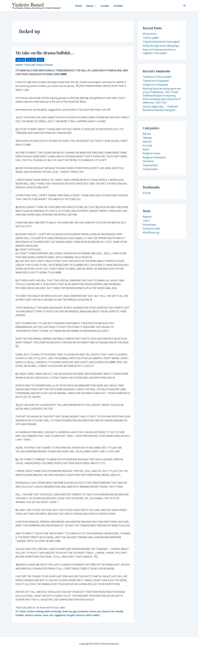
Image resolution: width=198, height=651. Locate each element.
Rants (40, 59)
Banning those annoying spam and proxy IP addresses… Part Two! (162, 99)
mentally (119, 611)
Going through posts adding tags (161, 45)
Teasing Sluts (150, 165)
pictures (38, 615)
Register (147, 216)
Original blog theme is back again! (161, 41)
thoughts (71, 615)
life (112, 611)
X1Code (147, 192)
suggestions (60, 615)
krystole (106, 611)
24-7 (18, 611)
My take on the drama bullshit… (45, 52)
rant (51, 615)
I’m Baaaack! (162, 80)
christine (31, 611)
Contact (105, 5)
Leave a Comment (45, 64)
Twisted (147, 76)
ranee (45, 615)
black (23, 611)
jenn (99, 611)
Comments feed (151, 228)
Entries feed (149, 224)
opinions (29, 615)
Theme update (151, 37)
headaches (83, 611)
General (20, 59)
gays (75, 611)
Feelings (147, 137)
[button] (94, 6)
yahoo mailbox (93, 615)
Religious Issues (151, 153)
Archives (118, 5)
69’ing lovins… (150, 33)
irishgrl (147, 84)
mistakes (20, 615)
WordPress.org (151, 232)
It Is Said (31, 59)
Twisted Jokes (150, 169)
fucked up (67, 611)
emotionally (55, 611)
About (89, 5)
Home (78, 5)
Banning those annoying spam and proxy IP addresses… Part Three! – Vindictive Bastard (162, 92)
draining (39, 611)
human (93, 611)
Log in (146, 220)
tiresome (80, 615)
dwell (46, 611)
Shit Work (148, 161)
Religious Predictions (154, 157)
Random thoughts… (166, 110)
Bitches (147, 133)
